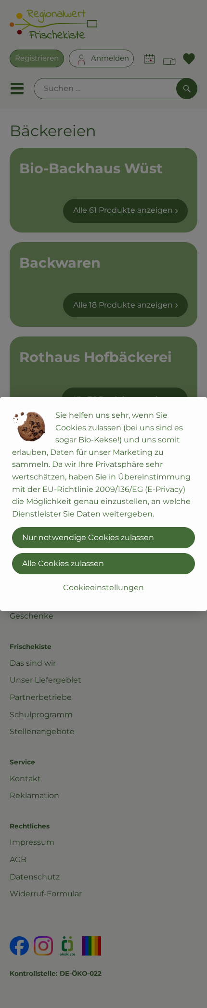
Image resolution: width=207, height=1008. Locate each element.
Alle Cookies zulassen (63, 563)
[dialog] (103, 504)
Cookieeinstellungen (103, 587)
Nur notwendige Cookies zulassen (88, 537)
